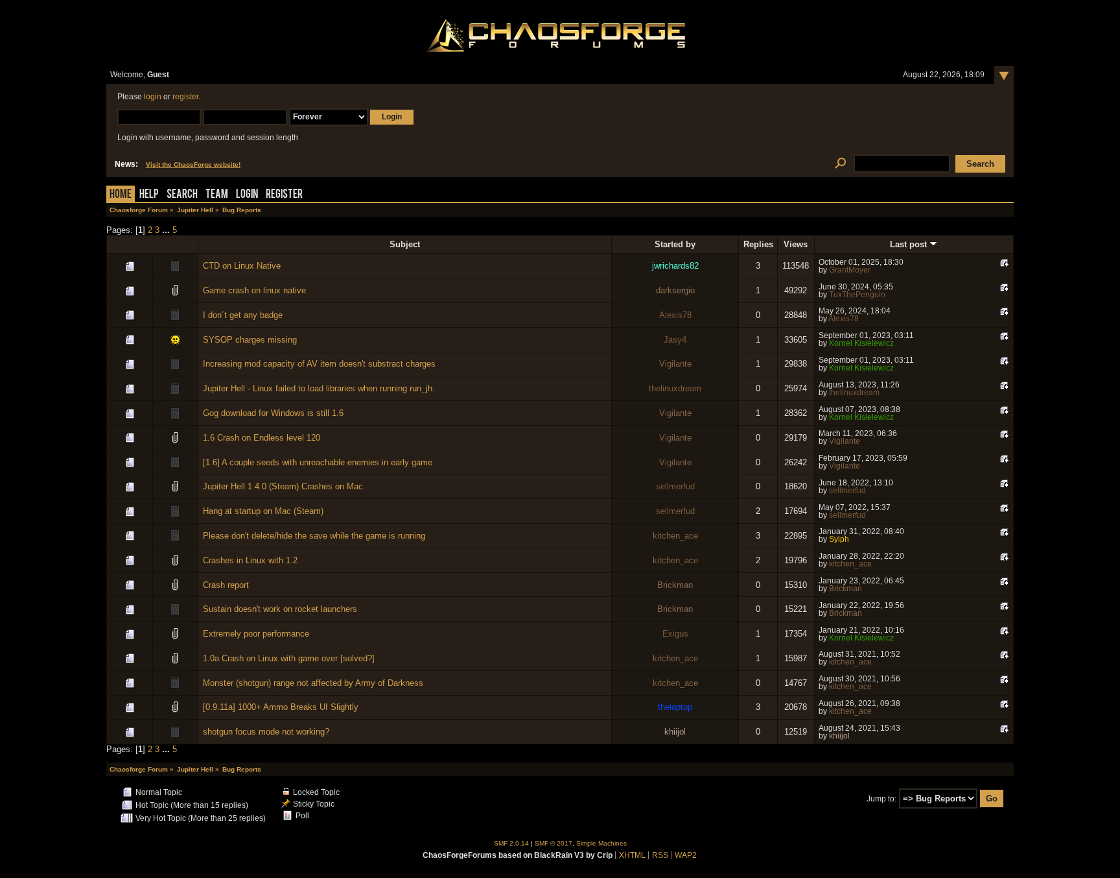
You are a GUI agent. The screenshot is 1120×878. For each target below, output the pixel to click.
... (167, 230)
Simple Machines (601, 843)
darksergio (675, 290)
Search (182, 195)
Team (216, 195)
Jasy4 (675, 340)
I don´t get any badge (243, 315)
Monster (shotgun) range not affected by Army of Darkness (313, 683)
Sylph (839, 539)
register (185, 97)
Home (121, 195)
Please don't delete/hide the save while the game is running (314, 536)
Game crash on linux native (254, 290)
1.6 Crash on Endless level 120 (261, 438)
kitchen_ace (675, 536)
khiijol (675, 732)
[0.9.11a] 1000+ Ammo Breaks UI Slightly (280, 707)
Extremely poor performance (256, 634)
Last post (909, 244)
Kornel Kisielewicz (861, 343)
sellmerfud (675, 486)
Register (284, 195)
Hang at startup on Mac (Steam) (263, 511)
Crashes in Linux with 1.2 (250, 560)
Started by (675, 244)
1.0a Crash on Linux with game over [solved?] (289, 658)
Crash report (226, 585)
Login (247, 195)
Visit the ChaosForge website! (193, 164)
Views (796, 244)
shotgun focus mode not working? (266, 732)
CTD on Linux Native (242, 266)
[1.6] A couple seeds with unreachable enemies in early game (317, 462)
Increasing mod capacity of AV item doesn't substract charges (319, 364)
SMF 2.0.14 (511, 843)
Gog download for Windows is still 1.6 (273, 413)
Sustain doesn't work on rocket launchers (280, 609)
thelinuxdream (675, 388)
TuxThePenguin (857, 295)
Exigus (675, 634)
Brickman (675, 585)
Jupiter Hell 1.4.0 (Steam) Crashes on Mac (283, 486)
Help (149, 195)
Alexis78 (675, 315)
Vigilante (675, 364)
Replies (758, 244)
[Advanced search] (840, 164)
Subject (405, 244)
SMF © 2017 (553, 843)
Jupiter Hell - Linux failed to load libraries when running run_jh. (319, 388)
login (152, 97)
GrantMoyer (849, 270)
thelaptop (675, 707)
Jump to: (881, 799)
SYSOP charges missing (250, 340)
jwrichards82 (675, 266)
